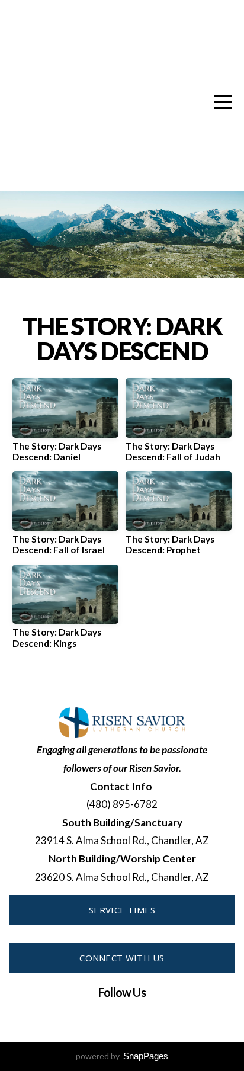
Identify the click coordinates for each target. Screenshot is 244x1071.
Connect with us (122, 958)
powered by (122, 1056)
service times (122, 910)
